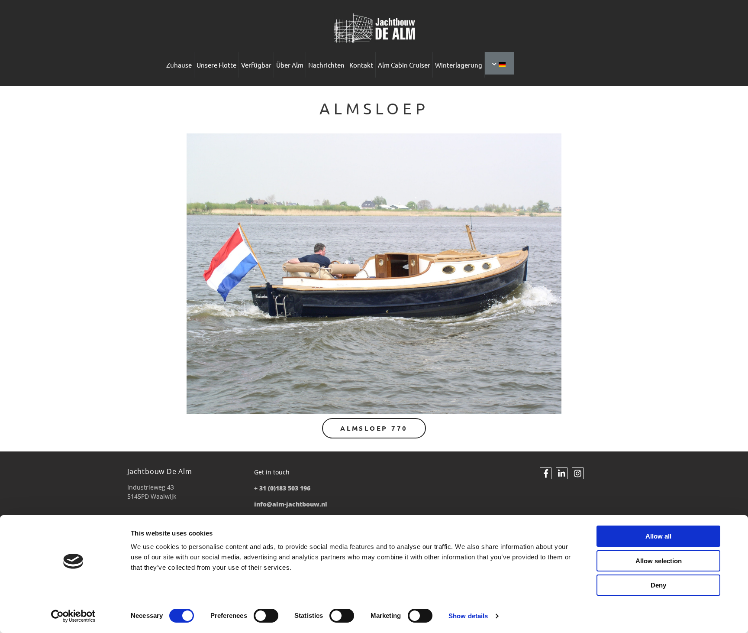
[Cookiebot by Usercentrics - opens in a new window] (73, 616)
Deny (658, 585)
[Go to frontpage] (374, 28)
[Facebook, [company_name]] (545, 473)
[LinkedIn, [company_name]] (561, 473)
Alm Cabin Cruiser (404, 65)
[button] (374, 428)
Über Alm (289, 65)
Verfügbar (256, 65)
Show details (468, 616)
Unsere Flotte (216, 65)
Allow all (658, 536)
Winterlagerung (458, 65)
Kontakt (361, 65)
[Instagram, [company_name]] (577, 473)
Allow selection (658, 561)
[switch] (266, 616)
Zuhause (179, 65)
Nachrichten (326, 65)
